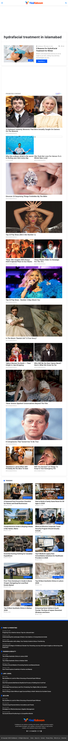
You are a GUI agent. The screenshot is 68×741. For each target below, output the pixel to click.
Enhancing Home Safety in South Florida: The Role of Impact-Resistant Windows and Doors (48, 610)
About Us (37, 738)
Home (32, 738)
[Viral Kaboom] (34, 2)
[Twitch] (39, 731)
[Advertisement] (34, 18)
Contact (43, 738)
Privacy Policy (49, 738)
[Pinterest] (31, 731)
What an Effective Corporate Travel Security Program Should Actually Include (47, 528)
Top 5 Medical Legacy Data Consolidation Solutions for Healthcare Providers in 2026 (49, 556)
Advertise (63, 738)
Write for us (57, 738)
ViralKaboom (40, 46)
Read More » (41, 61)
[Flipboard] (41, 731)
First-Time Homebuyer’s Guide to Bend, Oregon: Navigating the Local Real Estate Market (18, 583)
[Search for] (66, 3)
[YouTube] (33, 731)
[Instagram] (37, 731)
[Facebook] (27, 731)
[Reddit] (35, 731)
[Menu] (2, 3)
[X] (29, 731)
